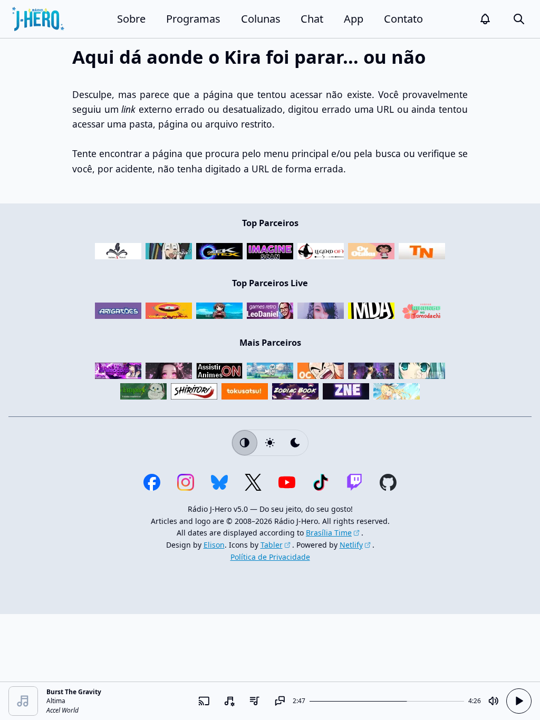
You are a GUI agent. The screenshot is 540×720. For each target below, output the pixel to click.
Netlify (351, 545)
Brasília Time (329, 533)
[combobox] (229, 701)
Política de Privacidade (270, 557)
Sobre (131, 19)
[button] (485, 19)
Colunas (261, 19)
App (353, 19)
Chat (312, 19)
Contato (403, 19)
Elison (214, 545)
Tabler (272, 545)
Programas (193, 19)
